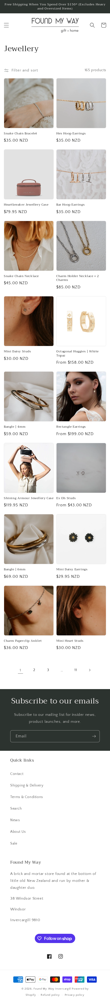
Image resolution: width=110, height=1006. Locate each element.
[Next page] (89, 670)
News (15, 820)
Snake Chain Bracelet (20, 134)
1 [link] (20, 670)
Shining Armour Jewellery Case (28, 498)
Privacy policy (74, 994)
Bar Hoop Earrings (70, 205)
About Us (18, 832)
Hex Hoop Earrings (71, 134)
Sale (13, 844)
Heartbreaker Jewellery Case (26, 205)
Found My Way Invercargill (52, 988)
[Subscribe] (94, 736)
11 (75, 670)
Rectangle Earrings (71, 427)
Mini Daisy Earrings (71, 570)
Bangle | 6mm (14, 570)
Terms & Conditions (26, 797)
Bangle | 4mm (14, 427)
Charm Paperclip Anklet (23, 641)
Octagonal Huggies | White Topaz (77, 354)
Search (16, 809)
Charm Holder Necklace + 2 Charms (77, 278)
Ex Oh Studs (66, 498)
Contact (16, 774)
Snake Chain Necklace (21, 276)
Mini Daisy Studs (17, 352)
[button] (6, 25)
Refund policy (50, 994)
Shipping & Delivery (26, 785)
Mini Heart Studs (70, 641)
